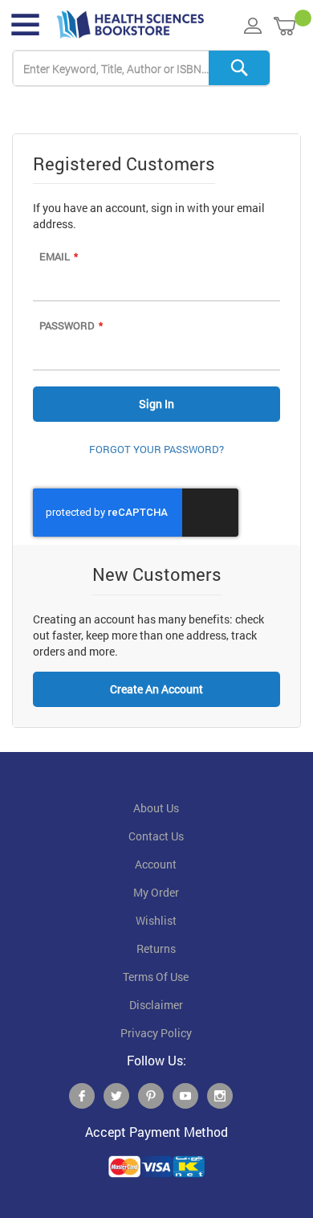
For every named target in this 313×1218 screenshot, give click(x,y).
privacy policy (156, 1033)
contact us (156, 836)
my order (156, 892)
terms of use (156, 977)
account (156, 864)
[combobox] (141, 69)
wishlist (156, 920)
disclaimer (156, 1005)
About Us (156, 808)
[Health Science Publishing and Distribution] (130, 25)
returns (156, 949)
